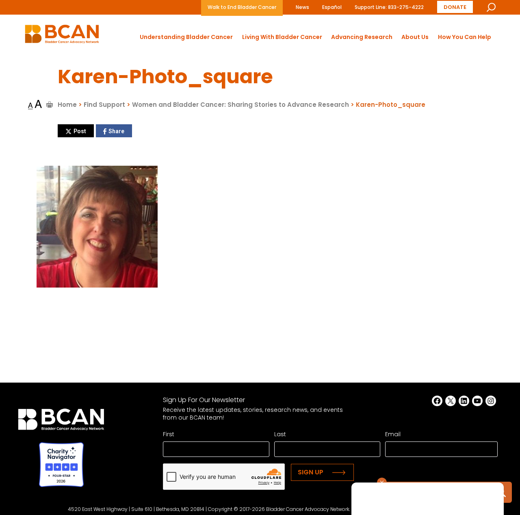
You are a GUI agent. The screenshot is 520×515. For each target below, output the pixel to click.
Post (80, 131)
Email (393, 434)
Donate (455, 7)
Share (116, 131)
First (168, 434)
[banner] (62, 36)
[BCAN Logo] (61, 422)
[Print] (49, 105)
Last (280, 434)
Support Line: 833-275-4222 (389, 7)
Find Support (104, 104)
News (302, 7)
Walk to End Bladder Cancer (242, 7)
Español (332, 7)
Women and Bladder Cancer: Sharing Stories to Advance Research (240, 104)
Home (67, 104)
